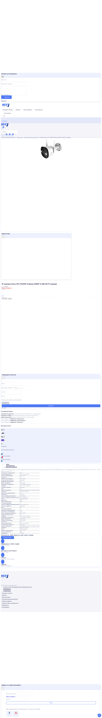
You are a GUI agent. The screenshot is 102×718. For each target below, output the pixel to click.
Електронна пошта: (11, 693)
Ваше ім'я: (3, 79)
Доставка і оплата (7, 109)
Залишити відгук (7, 537)
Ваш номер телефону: (6, 84)
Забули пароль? (10, 696)
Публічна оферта (7, 601)
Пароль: (8, 699)
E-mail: (3, 392)
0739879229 (7, 591)
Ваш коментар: (5, 94)
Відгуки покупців (11, 467)
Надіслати (6, 97)
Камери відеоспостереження (31, 137)
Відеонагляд (20, 137)
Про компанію (27, 109)
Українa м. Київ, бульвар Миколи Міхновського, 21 (17, 587)
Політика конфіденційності (10, 599)
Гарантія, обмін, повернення (10, 603)
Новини (18, 109)
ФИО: (3, 383)
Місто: (3, 396)
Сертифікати (5, 607)
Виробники (5, 605)
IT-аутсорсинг (39, 109)
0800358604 (7, 589)
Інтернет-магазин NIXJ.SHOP (8, 137)
